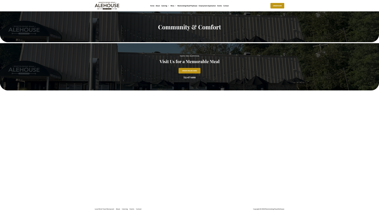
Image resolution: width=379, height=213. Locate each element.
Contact (139, 209)
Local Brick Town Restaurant (104, 209)
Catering (125, 209)
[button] (168, 6)
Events (132, 209)
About (118, 209)
